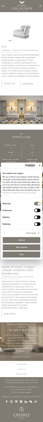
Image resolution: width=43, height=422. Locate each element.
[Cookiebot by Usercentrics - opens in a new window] (26, 165)
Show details (31, 233)
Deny (21, 254)
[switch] (37, 210)
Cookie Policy (27, 396)
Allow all (21, 240)
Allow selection (21, 247)
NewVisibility (6, 396)
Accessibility (37, 396)
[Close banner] (39, 165)
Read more (23, 308)
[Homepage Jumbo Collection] (22, 6)
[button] (5, 40)
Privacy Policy (17, 396)
